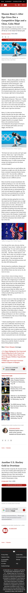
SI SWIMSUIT (8, 1)
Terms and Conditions (21, 557)
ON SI (2, 1)
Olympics (8, 448)
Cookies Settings (5, 566)
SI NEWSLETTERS (17, 1)
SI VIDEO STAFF (13, 528)
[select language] (19, 5)
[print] (11, 440)
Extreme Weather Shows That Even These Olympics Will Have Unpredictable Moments (14, 357)
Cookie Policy (19, 554)
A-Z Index (3, 563)
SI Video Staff (5, 481)
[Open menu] (2, 5)
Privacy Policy (4, 554)
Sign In (24, 5)
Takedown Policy (5, 557)
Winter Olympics (10, 347)
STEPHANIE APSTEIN (14, 428)
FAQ (17, 563)
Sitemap (18, 559)
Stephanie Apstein (6, 33)
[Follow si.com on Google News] (24, 369)
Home (3, 448)
